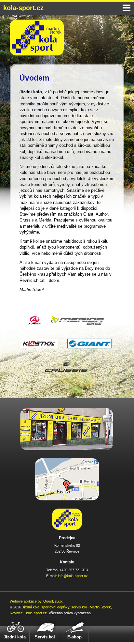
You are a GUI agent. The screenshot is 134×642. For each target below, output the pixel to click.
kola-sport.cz (23, 7)
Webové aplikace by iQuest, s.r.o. (36, 601)
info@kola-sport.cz (73, 576)
